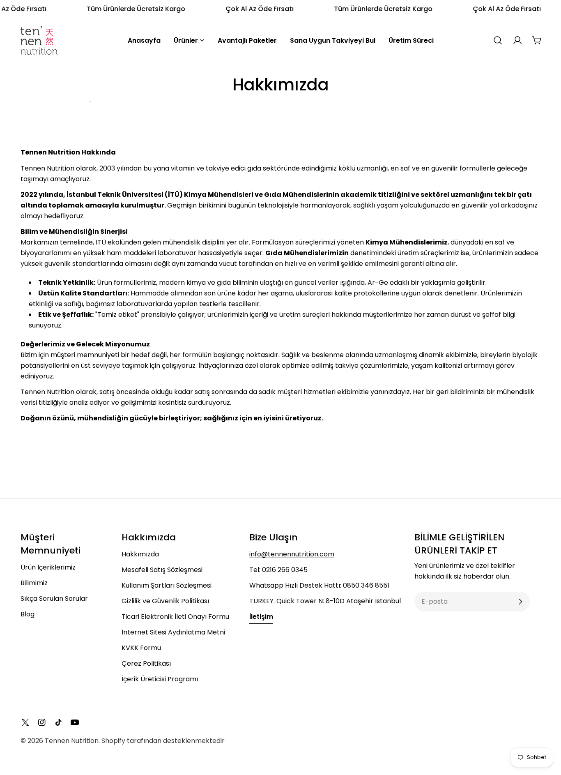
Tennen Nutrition (72, 740)
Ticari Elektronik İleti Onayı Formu (175, 616)
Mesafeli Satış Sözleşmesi (162, 569)
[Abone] (520, 601)
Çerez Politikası (146, 663)
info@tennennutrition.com (291, 554)
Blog (27, 614)
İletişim (261, 616)
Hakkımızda (140, 554)
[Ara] (498, 40)
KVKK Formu (141, 648)
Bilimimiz (34, 583)
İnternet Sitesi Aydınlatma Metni (173, 632)
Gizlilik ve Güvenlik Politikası (165, 601)
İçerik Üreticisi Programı (160, 679)
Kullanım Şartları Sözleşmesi (167, 585)
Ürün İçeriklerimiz (48, 567)
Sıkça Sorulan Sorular (54, 598)
